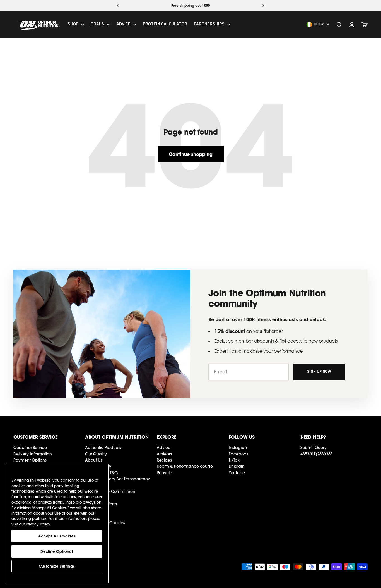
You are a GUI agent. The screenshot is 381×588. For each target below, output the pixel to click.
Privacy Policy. (38, 524)
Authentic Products (103, 447)
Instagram (239, 447)
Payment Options (30, 460)
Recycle (164, 472)
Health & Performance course (185, 466)
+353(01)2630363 (316, 453)
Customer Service (30, 447)
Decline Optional (56, 551)
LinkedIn (237, 466)
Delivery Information (32, 453)
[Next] (263, 5)
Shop (72, 24)
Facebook (239, 453)
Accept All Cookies (57, 536)
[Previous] (117, 5)
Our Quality (96, 453)
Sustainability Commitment (110, 491)
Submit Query (313, 447)
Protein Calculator (165, 24)
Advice (123, 24)
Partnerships (209, 24)
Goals (97, 24)
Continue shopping (191, 154)
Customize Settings (57, 566)
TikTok (234, 460)
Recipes (164, 460)
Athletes (164, 453)
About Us (93, 460)
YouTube (237, 472)
